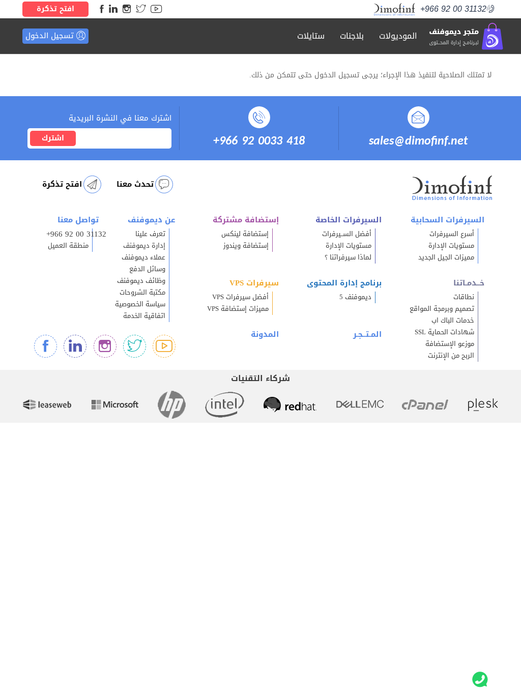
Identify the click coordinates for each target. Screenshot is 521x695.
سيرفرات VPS (254, 283)
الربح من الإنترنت (451, 356)
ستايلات (311, 36)
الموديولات (398, 36)
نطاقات (463, 297)
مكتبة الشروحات (142, 292)
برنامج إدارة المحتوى (344, 283)
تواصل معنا (78, 220)
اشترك (53, 138)
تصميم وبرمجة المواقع (442, 309)
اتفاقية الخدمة (144, 316)
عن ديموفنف (152, 220)
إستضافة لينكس (245, 234)
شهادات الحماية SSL (444, 332)
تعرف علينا (150, 234)
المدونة (265, 334)
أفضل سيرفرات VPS (240, 297)
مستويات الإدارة (451, 246)
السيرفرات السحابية (447, 220)
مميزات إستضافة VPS (238, 309)
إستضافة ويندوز (246, 246)
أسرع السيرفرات (451, 234)
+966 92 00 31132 (453, 9)
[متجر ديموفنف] (466, 36)
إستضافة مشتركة (246, 220)
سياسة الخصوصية (140, 304)
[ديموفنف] (394, 10)
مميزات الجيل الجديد (446, 257)
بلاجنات (352, 36)
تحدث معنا (135, 184)
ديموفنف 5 (355, 297)
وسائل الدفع (147, 269)
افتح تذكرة (55, 9)
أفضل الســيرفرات (346, 234)
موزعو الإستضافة (449, 344)
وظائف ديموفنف (141, 281)
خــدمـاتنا (468, 283)
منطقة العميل (68, 246)
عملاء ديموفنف (143, 257)
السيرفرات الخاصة (348, 220)
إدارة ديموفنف (144, 246)
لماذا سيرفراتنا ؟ (348, 257)
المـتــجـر (367, 334)
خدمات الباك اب (452, 320)
